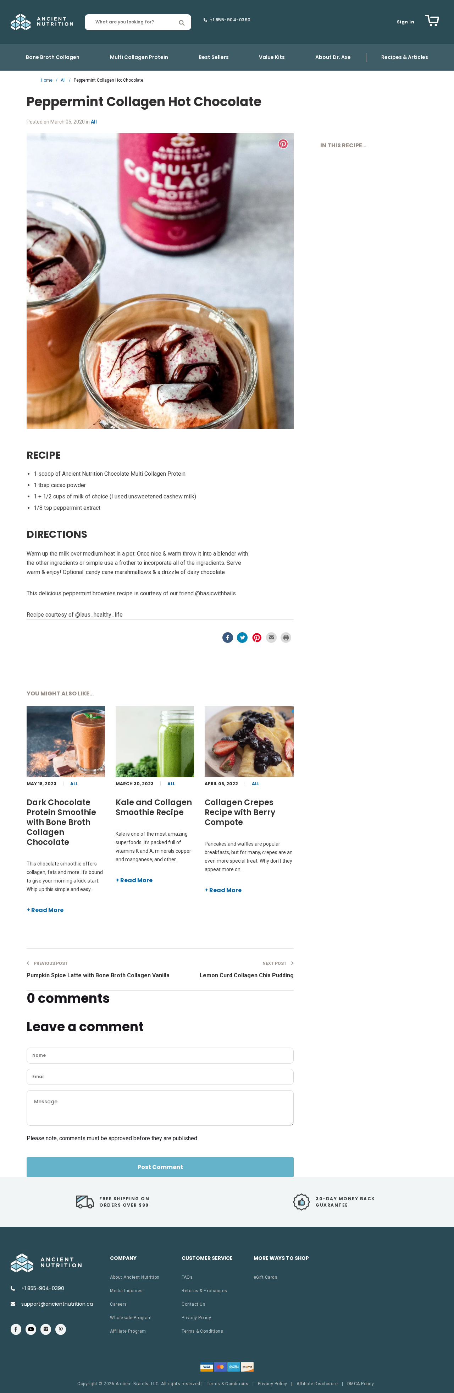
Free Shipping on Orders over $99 (124, 1202)
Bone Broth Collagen (52, 57)
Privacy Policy (196, 1317)
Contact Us (193, 1304)
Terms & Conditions (202, 1331)
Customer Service (207, 1258)
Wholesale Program (131, 1317)
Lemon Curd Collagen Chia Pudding (247, 970)
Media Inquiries (126, 1290)
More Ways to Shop (281, 1258)
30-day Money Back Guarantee (345, 1202)
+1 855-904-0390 (230, 20)
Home (46, 80)
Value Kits (272, 57)
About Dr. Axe (333, 57)
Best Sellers (214, 57)
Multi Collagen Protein (139, 57)
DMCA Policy (360, 1383)
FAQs (187, 1277)
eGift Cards (266, 1277)
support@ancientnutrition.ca (57, 1303)
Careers (118, 1304)
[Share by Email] (272, 641)
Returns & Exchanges (204, 1290)
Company (123, 1258)
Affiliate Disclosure (317, 1383)
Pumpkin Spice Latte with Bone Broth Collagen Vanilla (98, 970)
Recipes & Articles (404, 57)
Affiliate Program (128, 1331)
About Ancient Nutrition (135, 1277)
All (63, 80)
